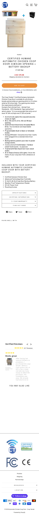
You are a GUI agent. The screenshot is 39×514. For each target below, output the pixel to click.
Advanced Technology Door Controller (18, 179)
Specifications (19, 192)
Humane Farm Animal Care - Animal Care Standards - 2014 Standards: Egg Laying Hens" (18, 108)
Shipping (12, 77)
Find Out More (19, 205)
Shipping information (19, 197)
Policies (19, 473)
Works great (11, 356)
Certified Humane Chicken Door (16, 177)
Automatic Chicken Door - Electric (9, 369)
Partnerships (19, 479)
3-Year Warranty (19, 201)
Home (19, 54)
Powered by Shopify (19, 512)
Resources (19, 485)
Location (19, 490)
